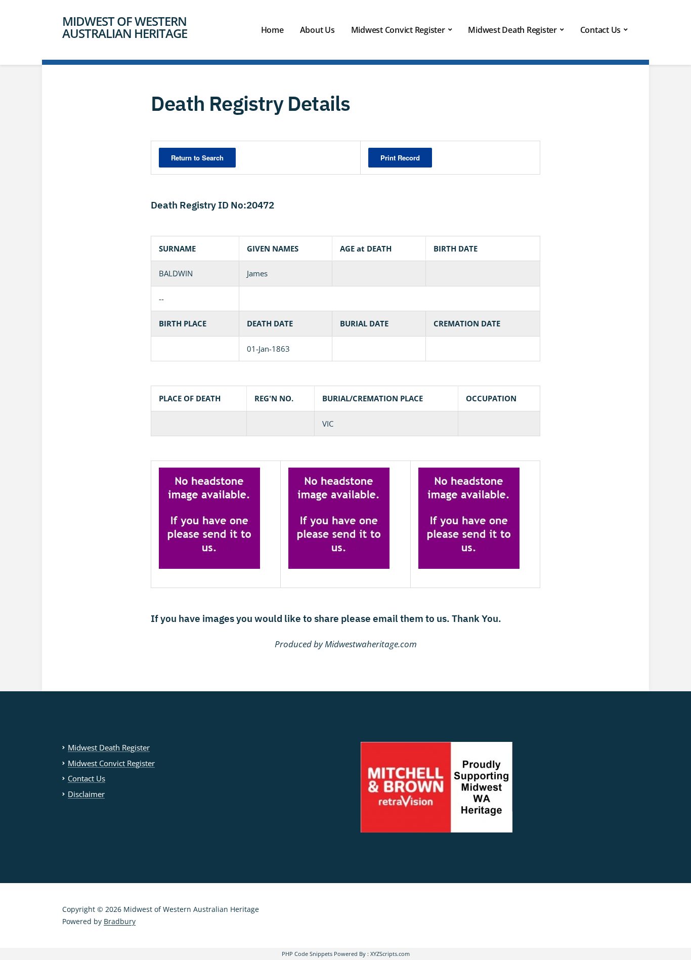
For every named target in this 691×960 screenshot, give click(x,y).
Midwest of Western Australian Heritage (124, 27)
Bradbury (120, 921)
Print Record (400, 157)
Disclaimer (86, 794)
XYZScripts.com (390, 953)
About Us (317, 29)
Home (272, 29)
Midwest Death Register (512, 29)
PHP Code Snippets (307, 953)
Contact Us (600, 29)
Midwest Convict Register (398, 29)
